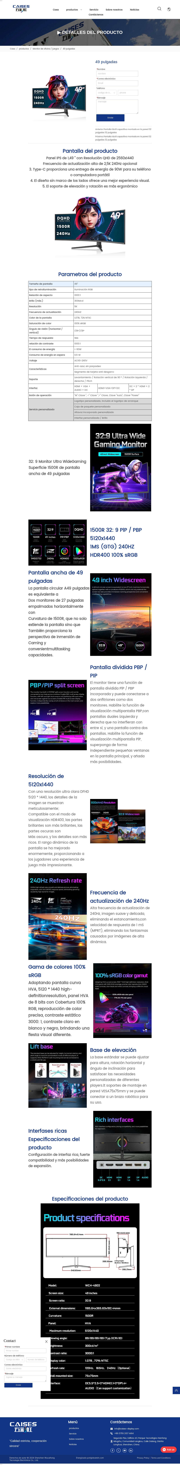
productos (72, 10)
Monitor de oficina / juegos (46, 48)
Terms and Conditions (161, 1458)
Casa (56, 10)
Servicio (94, 10)
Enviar (110, 117)
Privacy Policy (143, 1458)
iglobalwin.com (97, 1458)
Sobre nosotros (114, 10)
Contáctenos (96, 15)
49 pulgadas (69, 48)
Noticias (134, 10)
